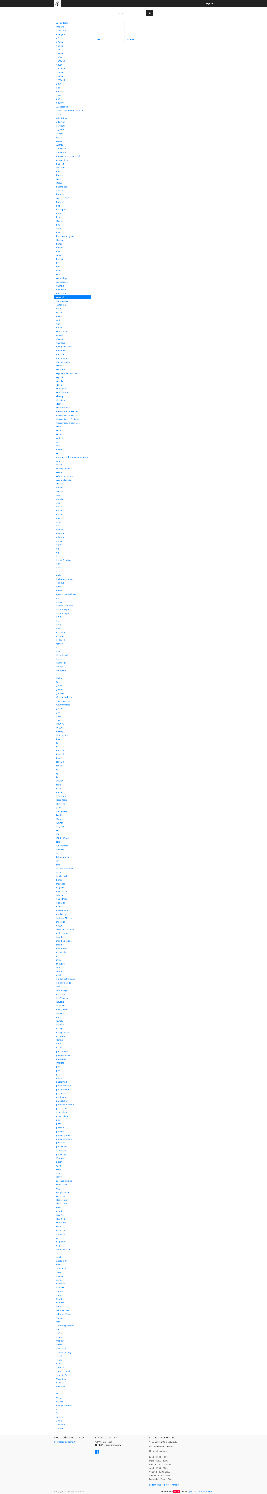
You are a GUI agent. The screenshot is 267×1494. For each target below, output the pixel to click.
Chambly (60, 339)
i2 (57, 742)
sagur (59, 1245)
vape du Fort (62, 1375)
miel (58, 956)
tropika (59, 1337)
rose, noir (60, 1230)
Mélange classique (65, 929)
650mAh (60, 91)
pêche (59, 1077)
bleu (58, 217)
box (58, 251)
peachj (59, 1070)
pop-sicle (60, 1142)
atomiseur (61, 148)
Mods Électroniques (65, 978)
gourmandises (63, 700)
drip (58, 502)
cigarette (61, 377)
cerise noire (62, 331)
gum (58, 720)
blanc (58, 213)
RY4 (98, 39)
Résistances (62, 1203)
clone (58, 426)
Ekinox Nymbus (63, 560)
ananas (59, 133)
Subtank (60, 1302)
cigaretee (60, 369)
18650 (59, 64)
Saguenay (60, 1241)
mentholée (61, 948)
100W (59, 57)
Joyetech (60, 803)
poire (58, 1123)
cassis (59, 312)
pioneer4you (62, 1116)
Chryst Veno (62, 358)
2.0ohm (59, 72)
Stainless (60, 1283)
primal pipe (61, 1154)
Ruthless (60, 1234)
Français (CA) (163, 1484)
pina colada (61, 1108)
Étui (58, 620)
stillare (59, 1291)
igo (57, 769)
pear (58, 1074)
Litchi (58, 872)
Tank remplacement (65, 1325)
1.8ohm (59, 53)
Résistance (61, 1199)
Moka (58, 986)
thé (58, 1329)
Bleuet (59, 220)
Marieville (60, 902)
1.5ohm (59, 45)
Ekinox (59, 556)
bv (57, 262)
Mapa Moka (61, 898)
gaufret (59, 689)
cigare (59, 365)
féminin (59, 643)
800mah (60, 99)
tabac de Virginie (64, 1314)
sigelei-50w (61, 1260)
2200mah (60, 80)
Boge (58, 228)
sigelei (59, 1257)
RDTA (59, 1177)
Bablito (59, 179)
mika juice (60, 963)
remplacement (63, 1192)
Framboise (61, 662)
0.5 (57, 38)
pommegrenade (64, 1138)
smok (58, 1264)
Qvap (58, 1165)
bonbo (59, 243)
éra (58, 598)
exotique (60, 632)
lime (58, 864)
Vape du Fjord (63, 1371)
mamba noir (62, 891)
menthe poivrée (64, 940)
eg (57, 548)
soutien (59, 1276)
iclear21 (60, 758)
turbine (59, 1344)
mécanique (61, 921)
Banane (59, 190)
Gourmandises (63, 704)
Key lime (60, 826)
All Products (62, 22)
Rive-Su (60, 1215)
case (58, 308)
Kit (57, 834)
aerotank (60, 125)
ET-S (58, 617)
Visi (58, 1394)
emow (59, 590)
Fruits (59, 678)
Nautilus (60, 1001)
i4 (57, 746)
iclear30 (60, 761)
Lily (57, 860)
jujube (59, 807)
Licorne (59, 853)
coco (58, 430)
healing (59, 731)
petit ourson (62, 1096)
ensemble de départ (66, 594)
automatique (62, 160)
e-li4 (58, 525)
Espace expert (63, 609)
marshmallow (62, 910)
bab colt (60, 163)
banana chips (62, 186)
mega (59, 925)
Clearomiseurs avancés (67, 411)
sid (57, 1253)
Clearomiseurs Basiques (67, 419)
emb (58, 575)
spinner (59, 1279)
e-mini (59, 540)
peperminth (61, 1081)
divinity (59, 499)
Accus (59, 114)
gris (58, 712)
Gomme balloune (64, 697)
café (58, 274)
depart (59, 487)
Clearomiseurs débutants (68, 422)
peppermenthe (63, 1085)
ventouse (60, 1386)
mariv (59, 906)
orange (59, 1028)
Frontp (59, 666)
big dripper (61, 209)
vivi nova (60, 1401)
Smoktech (61, 1268)
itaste (59, 792)
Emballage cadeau (65, 579)
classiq (59, 396)
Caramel (130, 39)
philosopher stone (65, 1104)
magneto (60, 883)
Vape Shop (61, 1378)
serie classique (63, 1249)
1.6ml (58, 49)
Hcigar (59, 727)
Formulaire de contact (64, 1441)
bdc (58, 205)
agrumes (60, 129)
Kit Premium (62, 845)
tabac (59, 1306)
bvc (58, 266)
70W (58, 95)
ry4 (58, 1237)
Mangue (60, 895)
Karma (59, 819)
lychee (59, 879)
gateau (59, 685)
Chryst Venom (63, 361)
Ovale (59, 1047)
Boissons (60, 239)
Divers (59, 495)
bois (58, 232)
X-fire (59, 1420)
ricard (59, 1211)
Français (175, 1484)
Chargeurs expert (64, 346)
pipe (58, 1119)
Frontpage (61, 670)
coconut (60, 434)
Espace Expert (63, 613)
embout (60, 582)
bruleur (59, 259)
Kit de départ (62, 838)
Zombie (60, 1428)
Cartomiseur (62, 300)
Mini (58, 967)
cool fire (60, 460)
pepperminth (62, 1089)
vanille (59, 1359)
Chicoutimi (61, 350)
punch (59, 1161)
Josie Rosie (61, 799)
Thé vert (60, 1333)
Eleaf (58, 567)
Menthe (60, 937)
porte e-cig (61, 1146)
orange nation (63, 1032)
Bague (59, 182)
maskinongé (62, 914)
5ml (58, 87)
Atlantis (59, 144)
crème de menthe (64, 476)
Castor (59, 316)
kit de (59, 841)
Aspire (59, 141)
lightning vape (63, 857)
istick (58, 788)
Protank (60, 1157)
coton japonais (63, 468)
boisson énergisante (66, 236)
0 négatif (60, 34)
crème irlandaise (64, 480)
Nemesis (60, 1005)
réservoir (60, 1196)
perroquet (61, 1093)
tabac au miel (62, 1310)
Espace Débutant (64, 605)
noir (58, 1017)
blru (58, 224)
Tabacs (59, 1317)
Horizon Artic (62, 735)
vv (57, 1409)
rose (58, 1226)
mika (58, 959)
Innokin (59, 780)
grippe (59, 708)
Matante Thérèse (64, 918)
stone (59, 1295)
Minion (59, 971)
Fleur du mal (62, 655)
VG (57, 1390)
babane (59, 175)
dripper (59, 510)
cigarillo (59, 380)
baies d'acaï (62, 30)
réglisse (60, 1188)
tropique (60, 1340)
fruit (58, 674)
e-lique (59, 529)
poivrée (60, 1127)
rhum (58, 1207)
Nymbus (60, 1024)
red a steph (61, 1184)
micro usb (61, 952)
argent (59, 137)
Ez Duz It (60, 640)
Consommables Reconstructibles (72, 457)
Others (59, 1039)
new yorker (61, 1009)
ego (58, 552)
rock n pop (61, 1222)
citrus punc (61, 388)
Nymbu (59, 1020)
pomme (60, 1131)
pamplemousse (63, 1055)
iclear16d (60, 754)
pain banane (62, 1051)
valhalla (59, 1356)
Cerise (59, 327)
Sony (58, 1272)
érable (59, 601)
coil (57, 441)
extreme (60, 636)
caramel (60, 297)
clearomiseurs (63, 407)
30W (58, 83)
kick (58, 830)
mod (58, 975)
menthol (60, 944)
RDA (58, 1173)
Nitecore (60, 1013)
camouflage (61, 278)
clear (58, 403)
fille (58, 651)
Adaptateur (61, 118)
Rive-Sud (60, 1218)
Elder (58, 563)
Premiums (61, 1150)
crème (59, 472)
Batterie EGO (62, 198)
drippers (60, 514)
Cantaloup (61, 289)
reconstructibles (64, 1180)
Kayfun (59, 822)
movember (61, 994)
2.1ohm (59, 76)
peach (59, 1066)
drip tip (59, 506)
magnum (60, 887)
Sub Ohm (60, 1298)
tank (58, 1321)
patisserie (61, 1058)
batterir (60, 201)
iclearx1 (60, 765)
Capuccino (61, 293)
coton (59, 464)
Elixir (58, 571)
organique (61, 1036)
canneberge (62, 281)
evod (58, 628)
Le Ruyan (60, 849)
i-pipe (59, 739)
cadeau (59, 270)
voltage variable (64, 1405)
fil (57, 647)
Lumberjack (61, 876)
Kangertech (61, 811)
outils (58, 1043)
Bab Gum (60, 167)
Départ (59, 491)
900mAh (60, 102)
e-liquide (60, 533)
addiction (60, 121)
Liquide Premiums (64, 868)
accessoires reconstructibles (70, 110)
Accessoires (62, 106)
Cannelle (60, 285)
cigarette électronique (67, 373)
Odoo (176, 1492)
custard (60, 483)
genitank (60, 693)
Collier (59, 449)
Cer (58, 323)
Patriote (60, 1062)
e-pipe (59, 544)
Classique (60, 400)
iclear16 (60, 750)
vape (58, 1363)
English (152, 1484)
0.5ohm (59, 42)
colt (58, 453)
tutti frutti (61, 1348)
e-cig (58, 521)
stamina (60, 1287)
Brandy (59, 255)
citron (59, 384)
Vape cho (60, 1367)
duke (58, 518)
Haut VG (60, 723)
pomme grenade (64, 1135)
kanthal (59, 815)
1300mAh (60, 61)
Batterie (60, 26)
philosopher (62, 1100)
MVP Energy (62, 997)
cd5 (58, 319)
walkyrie (60, 1417)
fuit (57, 681)
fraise (59, 659)
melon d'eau (62, 933)
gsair (58, 716)
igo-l (58, 777)
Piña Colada (61, 1112)
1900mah (60, 68)
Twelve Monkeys (64, 1352)
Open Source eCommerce (200, 1491)
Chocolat (60, 354)
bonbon (60, 247)
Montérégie (62, 990)
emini (58, 586)
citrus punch (62, 392)
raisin (58, 1169)
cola (58, 445)
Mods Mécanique (64, 982)
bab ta (59, 171)
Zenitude (60, 1424)
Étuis (58, 624)
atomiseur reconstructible (68, 156)
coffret (59, 438)
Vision (59, 1397)
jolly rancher (62, 796)
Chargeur (60, 342)
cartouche (61, 304)
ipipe (58, 784)
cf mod (59, 335)
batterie (60, 194)
